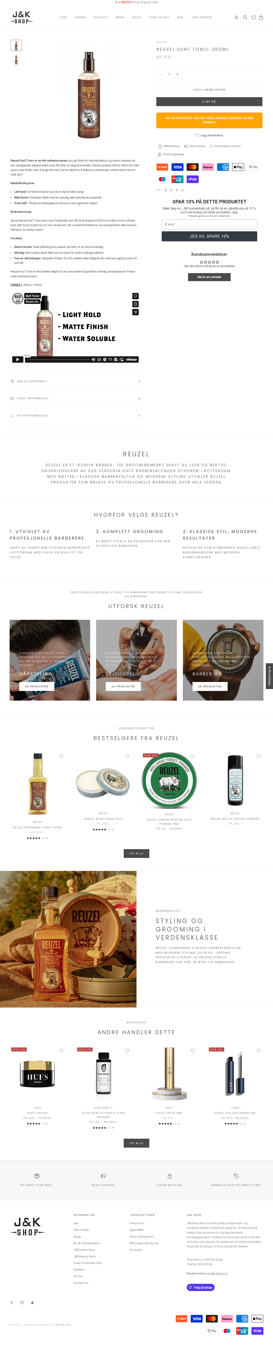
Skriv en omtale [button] (209, 277)
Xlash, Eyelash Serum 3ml (235, 1113)
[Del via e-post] (182, 190)
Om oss (78, 1276)
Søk (76, 1223)
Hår (64, 17)
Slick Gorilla (103, 1107)
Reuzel (161, 42)
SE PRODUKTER (37, 686)
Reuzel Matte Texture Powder (235, 819)
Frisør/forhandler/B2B (88, 1263)
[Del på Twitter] (171, 190)
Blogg (77, 1236)
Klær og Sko (159, 17)
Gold (169, 1107)
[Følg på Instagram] (22, 1303)
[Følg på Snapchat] (32, 1303)
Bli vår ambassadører (87, 1243)
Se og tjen (136, 1249)
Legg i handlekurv (209, 89)
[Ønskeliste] (254, 17)
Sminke (80, 17)
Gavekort (79, 1269)
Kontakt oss (81, 1282)
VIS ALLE (137, 853)
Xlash (235, 1107)
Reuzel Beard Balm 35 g (103, 819)
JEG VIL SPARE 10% (209, 236)
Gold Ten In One (169, 1113)
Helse (137, 17)
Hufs (38, 1107)
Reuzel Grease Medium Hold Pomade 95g (169, 821)
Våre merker (202, 17)
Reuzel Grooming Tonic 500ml (37, 827)
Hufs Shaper (38, 1113)
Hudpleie (101, 17)
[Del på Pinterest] (177, 190)
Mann (120, 17)
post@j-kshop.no (216, 1273)
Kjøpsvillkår (137, 1229)
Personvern (137, 1223)
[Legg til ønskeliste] (61, 756)
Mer (180, 17)
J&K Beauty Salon (85, 1256)
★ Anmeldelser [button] (269, 676)
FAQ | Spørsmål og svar (144, 1243)
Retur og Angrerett (141, 1236)
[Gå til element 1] (16, 45)
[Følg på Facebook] (12, 1303)
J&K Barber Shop (84, 1249)
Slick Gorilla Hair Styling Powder (103, 1115)
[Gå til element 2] (16, 59)
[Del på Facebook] (165, 190)
